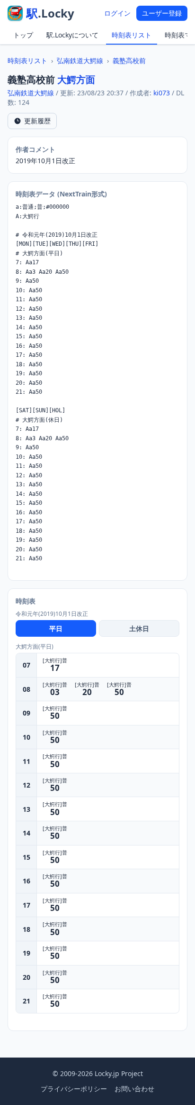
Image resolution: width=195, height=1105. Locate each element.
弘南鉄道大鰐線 (80, 60)
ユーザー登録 (162, 13)
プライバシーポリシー (74, 1088)
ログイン (117, 13)
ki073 (161, 92)
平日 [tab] (55, 628)
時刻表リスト (131, 34)
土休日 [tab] (139, 628)
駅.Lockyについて (72, 34)
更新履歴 (37, 120)
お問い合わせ (134, 1088)
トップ (23, 34)
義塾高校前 (129, 60)
